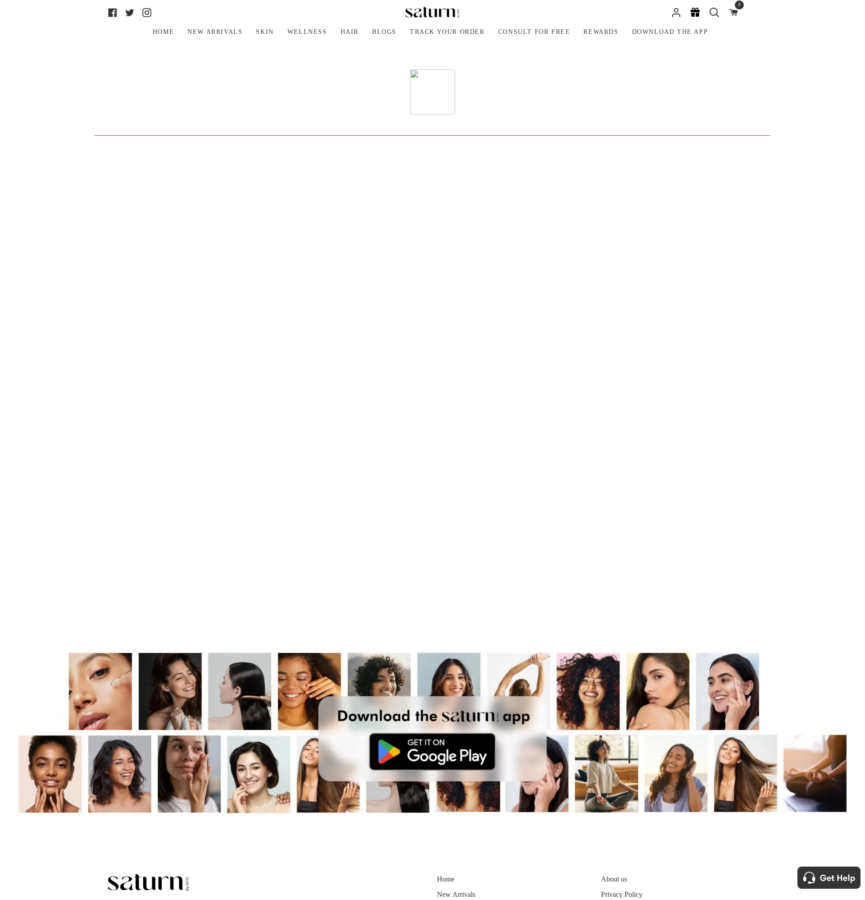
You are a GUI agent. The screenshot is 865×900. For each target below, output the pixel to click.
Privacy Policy (621, 894)
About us (614, 879)
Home (446, 879)
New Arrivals (456, 894)
